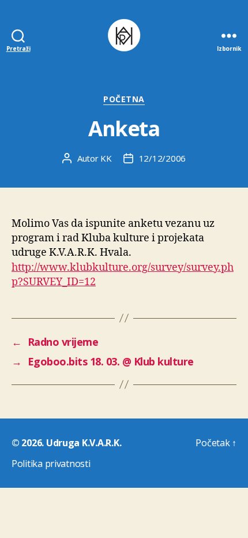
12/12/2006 (162, 158)
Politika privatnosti (51, 463)
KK (106, 158)
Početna (124, 99)
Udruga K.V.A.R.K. (83, 442)
